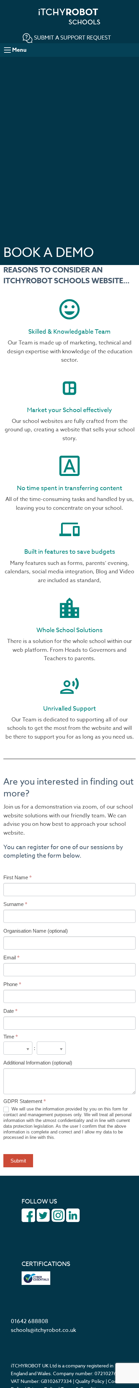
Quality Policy (90, 1381)
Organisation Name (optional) (35, 931)
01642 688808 (29, 1321)
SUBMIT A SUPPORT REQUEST (72, 38)
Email (11, 957)
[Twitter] (43, 1215)
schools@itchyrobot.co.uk (43, 1330)
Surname (15, 904)
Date (10, 1010)
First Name (17, 877)
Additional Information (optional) (37, 1063)
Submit (18, 1161)
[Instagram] (58, 1215)
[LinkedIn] (73, 1215)
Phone (12, 984)
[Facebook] (28, 1215)
